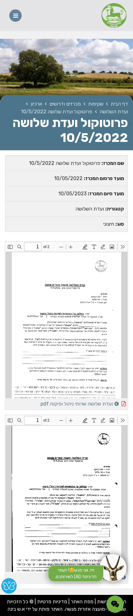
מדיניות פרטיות (51, 602)
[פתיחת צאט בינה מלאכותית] (112, 567)
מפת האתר (82, 602)
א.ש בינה (16, 609)
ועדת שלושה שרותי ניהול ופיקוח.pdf (59, 403)
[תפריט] (15, 15)
